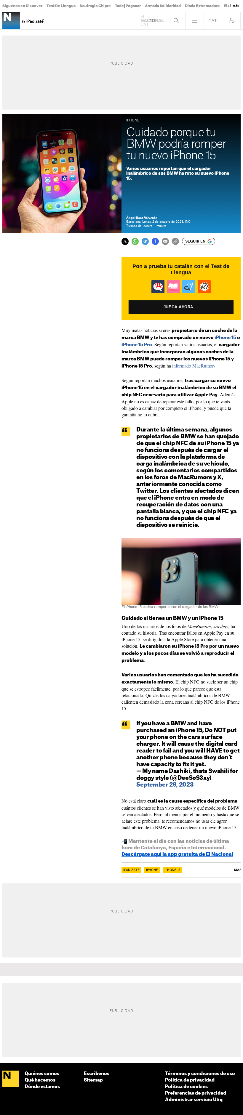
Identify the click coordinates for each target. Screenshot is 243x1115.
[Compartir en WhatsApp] (135, 241)
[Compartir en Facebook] (155, 241)
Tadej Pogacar (128, 6)
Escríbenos (96, 1073)
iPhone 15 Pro (137, 345)
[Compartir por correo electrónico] (165, 241)
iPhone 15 (225, 338)
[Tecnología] (11, 20)
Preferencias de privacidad (195, 1093)
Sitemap (93, 1080)
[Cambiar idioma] (213, 20)
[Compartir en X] (125, 241)
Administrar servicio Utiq (194, 1100)
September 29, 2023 (165, 785)
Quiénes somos (42, 1073)
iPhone (152, 870)
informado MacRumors (193, 365)
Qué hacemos (40, 1080)
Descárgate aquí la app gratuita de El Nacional (177, 854)
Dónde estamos (42, 1086)
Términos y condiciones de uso (200, 1073)
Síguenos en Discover (22, 6)
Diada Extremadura (202, 6)
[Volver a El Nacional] (152, 20)
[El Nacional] (10, 1079)
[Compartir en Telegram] (145, 241)
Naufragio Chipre (95, 6)
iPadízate (131, 870)
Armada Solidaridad (163, 6)
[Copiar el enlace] (175, 241)
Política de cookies (186, 1086)
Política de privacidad (190, 1080)
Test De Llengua (61, 6)
